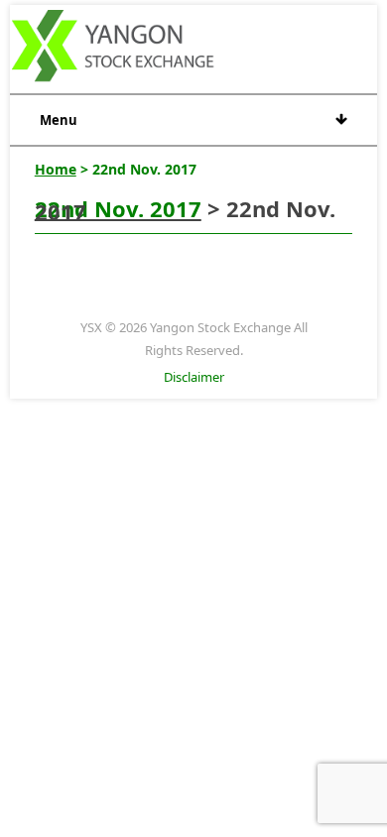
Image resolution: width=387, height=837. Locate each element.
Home (55, 169)
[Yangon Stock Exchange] (113, 48)
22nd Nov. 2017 (118, 208)
